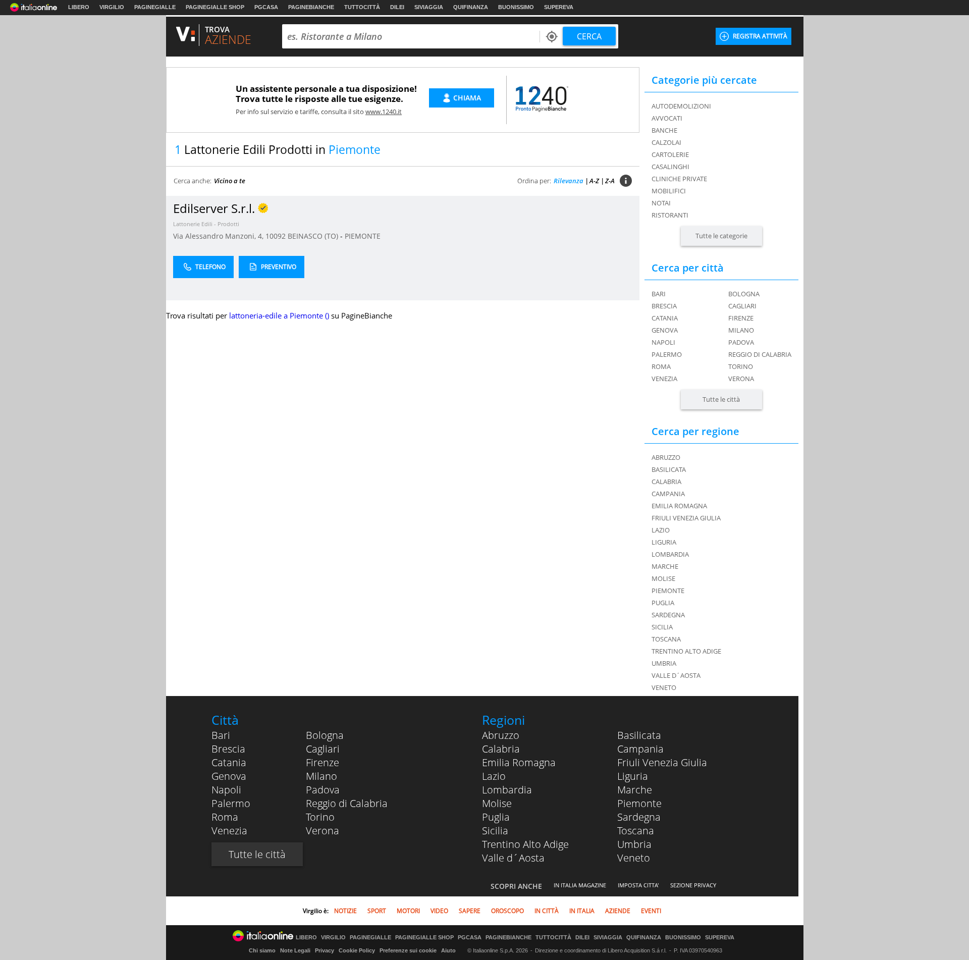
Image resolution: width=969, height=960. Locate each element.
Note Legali (295, 950)
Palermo (667, 354)
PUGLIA (663, 602)
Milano (741, 330)
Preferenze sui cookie (408, 950)
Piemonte (639, 803)
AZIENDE (617, 910)
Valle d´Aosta (513, 858)
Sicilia (495, 830)
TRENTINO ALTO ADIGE (686, 651)
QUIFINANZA (470, 7)
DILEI (397, 7)
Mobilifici (669, 190)
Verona (741, 378)
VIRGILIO (111, 7)
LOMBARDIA (670, 554)
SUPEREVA (558, 7)
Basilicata (639, 735)
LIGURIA (664, 542)
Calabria (501, 749)
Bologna (744, 293)
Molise (497, 803)
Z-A (610, 180)
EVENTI (651, 910)
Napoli (663, 342)
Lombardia (507, 789)
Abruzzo (500, 735)
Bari (659, 293)
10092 (275, 236)
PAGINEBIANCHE (311, 7)
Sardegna (639, 817)
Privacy (324, 950)
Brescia (664, 305)
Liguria (632, 776)
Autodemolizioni (681, 106)
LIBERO (78, 7)
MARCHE (665, 566)
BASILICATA (669, 469)
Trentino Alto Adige (525, 844)
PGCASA (266, 7)
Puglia (496, 817)
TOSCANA (666, 639)
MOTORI (408, 910)
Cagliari (742, 305)
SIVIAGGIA (428, 7)
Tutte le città (721, 399)
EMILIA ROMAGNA (679, 505)
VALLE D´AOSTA (676, 675)
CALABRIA (666, 481)
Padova (741, 342)
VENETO (664, 687)
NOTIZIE (345, 910)
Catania (665, 318)
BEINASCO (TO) (314, 236)
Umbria (634, 844)
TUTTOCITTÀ (362, 7)
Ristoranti (670, 215)
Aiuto (448, 950)
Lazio (494, 776)
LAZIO (661, 530)
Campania (640, 749)
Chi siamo (262, 950)
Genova (665, 330)
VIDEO (439, 910)
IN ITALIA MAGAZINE (580, 885)
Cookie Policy (357, 950)
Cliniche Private (679, 178)
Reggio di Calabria (759, 354)
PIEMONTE (363, 236)
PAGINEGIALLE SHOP (215, 7)
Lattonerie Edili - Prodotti (206, 224)
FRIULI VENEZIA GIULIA (686, 517)
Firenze (740, 318)
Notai (661, 202)
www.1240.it (383, 111)
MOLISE (663, 578)
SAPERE (469, 910)
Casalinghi (670, 166)
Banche (664, 130)
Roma (661, 366)
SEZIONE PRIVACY (693, 885)
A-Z (594, 180)
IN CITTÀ (546, 910)
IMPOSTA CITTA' (638, 885)
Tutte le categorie (721, 235)
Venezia (664, 378)
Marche (634, 789)
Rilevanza (568, 180)
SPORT (376, 910)
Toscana (635, 830)
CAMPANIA (668, 493)
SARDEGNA (668, 614)
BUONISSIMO (516, 7)
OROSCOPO (507, 910)
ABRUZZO (666, 457)
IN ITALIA (582, 910)
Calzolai (666, 142)
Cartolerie (670, 154)
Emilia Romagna (519, 762)
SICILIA (662, 626)
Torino (740, 366)
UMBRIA (664, 663)
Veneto (633, 858)
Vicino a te (229, 180)
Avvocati (667, 118)
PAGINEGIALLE (155, 7)
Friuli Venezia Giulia (662, 762)
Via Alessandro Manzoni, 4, (219, 236)
